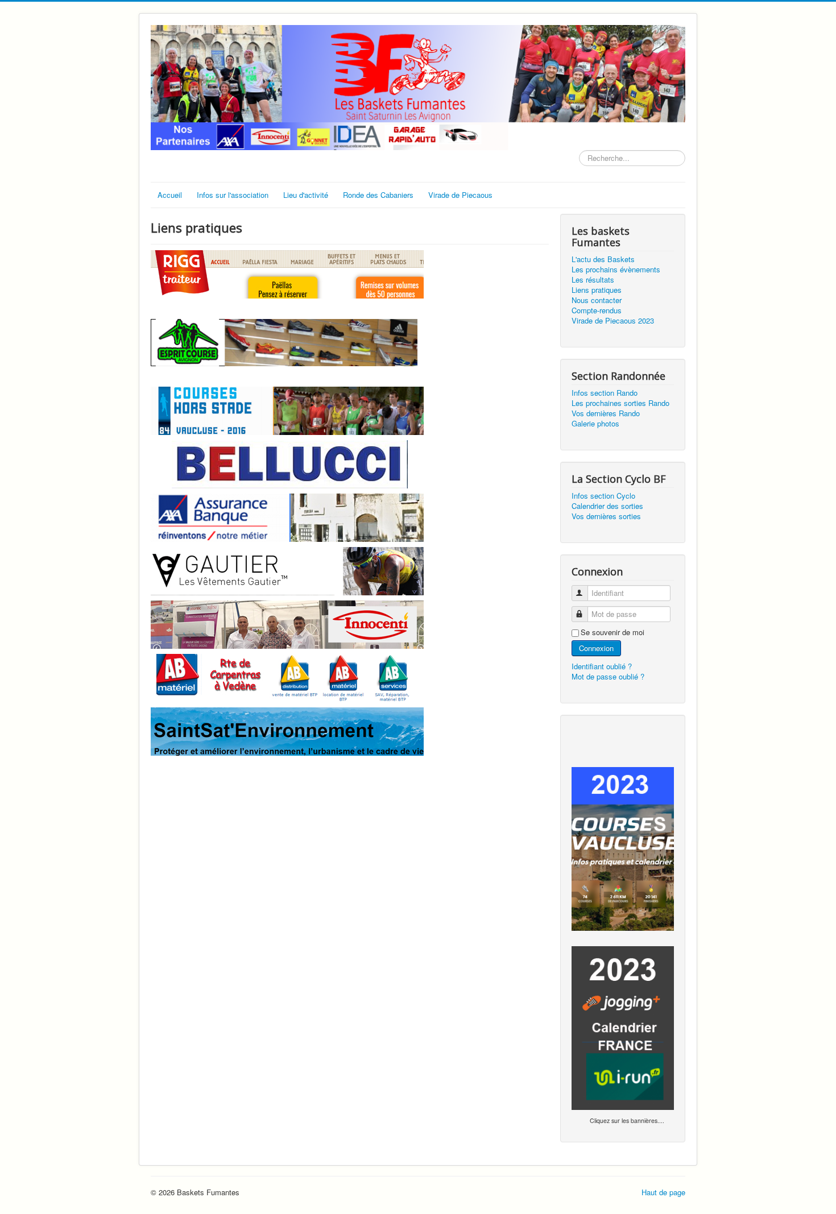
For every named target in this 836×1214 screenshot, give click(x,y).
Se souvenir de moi (612, 632)
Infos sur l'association (232, 194)
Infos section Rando (605, 393)
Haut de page (663, 1192)
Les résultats (593, 280)
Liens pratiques (597, 290)
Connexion (596, 648)
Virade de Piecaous (460, 194)
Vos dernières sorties (606, 516)
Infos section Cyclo (603, 496)
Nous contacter (597, 300)
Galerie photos (595, 424)
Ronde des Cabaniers (378, 194)
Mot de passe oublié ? (608, 676)
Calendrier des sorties (607, 506)
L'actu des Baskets (603, 259)
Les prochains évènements (616, 269)
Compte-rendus (597, 310)
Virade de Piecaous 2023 (613, 321)
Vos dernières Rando (606, 413)
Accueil (170, 194)
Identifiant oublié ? (602, 666)
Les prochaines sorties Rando (620, 403)
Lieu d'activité (305, 194)
